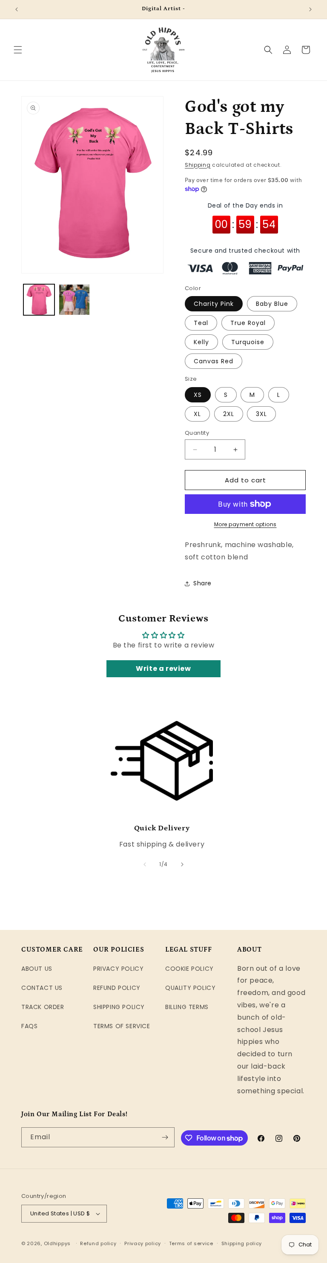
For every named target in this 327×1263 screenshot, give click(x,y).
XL (197, 414)
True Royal (248, 323)
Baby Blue (272, 303)
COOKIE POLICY (189, 968)
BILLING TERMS (187, 1007)
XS (198, 395)
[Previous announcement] (16, 9)
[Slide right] (182, 864)
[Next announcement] (310, 9)
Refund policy (98, 1243)
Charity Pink (214, 303)
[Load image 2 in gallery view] (74, 299)
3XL (261, 414)
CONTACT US (42, 988)
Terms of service (191, 1243)
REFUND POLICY (117, 988)
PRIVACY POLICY (118, 968)
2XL (228, 414)
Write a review (163, 668)
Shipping (198, 164)
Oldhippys (57, 1243)
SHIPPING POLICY (119, 1007)
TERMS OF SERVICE (121, 1026)
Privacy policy (142, 1243)
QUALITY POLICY (190, 988)
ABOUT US (36, 968)
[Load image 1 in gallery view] (38, 299)
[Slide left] (144, 864)
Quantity (197, 433)
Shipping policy (241, 1243)
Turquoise (247, 342)
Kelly (201, 342)
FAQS (29, 1026)
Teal (201, 323)
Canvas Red (213, 361)
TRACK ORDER (42, 1007)
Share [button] (202, 583)
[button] (18, 49)
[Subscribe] (164, 1137)
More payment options (245, 524)
